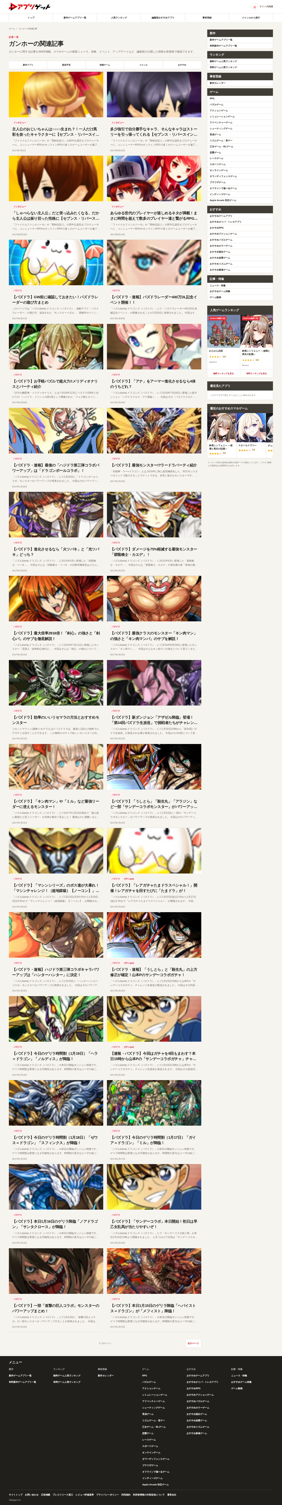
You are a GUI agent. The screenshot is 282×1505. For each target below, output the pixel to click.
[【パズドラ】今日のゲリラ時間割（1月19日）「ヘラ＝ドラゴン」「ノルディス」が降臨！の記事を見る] (56, 1019)
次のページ (193, 1343)
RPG (212, 98)
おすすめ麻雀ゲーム (220, 269)
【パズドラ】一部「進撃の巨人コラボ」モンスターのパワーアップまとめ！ (55, 1308)
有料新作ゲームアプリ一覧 (223, 45)
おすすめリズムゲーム (221, 263)
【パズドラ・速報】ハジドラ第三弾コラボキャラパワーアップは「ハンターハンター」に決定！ (55, 972)
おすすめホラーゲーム (221, 245)
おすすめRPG (217, 227)
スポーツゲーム (218, 164)
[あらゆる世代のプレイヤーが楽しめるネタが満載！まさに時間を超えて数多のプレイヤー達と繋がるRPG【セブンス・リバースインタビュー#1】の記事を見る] (154, 178)
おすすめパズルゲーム (221, 239)
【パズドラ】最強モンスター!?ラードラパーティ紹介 (153, 465)
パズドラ (18, 290)
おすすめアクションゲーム (223, 233)
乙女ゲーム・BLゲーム (221, 146)
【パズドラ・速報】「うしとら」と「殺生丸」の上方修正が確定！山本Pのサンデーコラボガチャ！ (153, 972)
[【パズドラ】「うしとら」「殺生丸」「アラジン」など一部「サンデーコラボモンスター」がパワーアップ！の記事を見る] (154, 767)
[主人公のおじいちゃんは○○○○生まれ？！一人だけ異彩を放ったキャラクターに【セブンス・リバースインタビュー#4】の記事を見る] (56, 94)
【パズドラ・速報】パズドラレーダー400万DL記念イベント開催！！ (153, 299)
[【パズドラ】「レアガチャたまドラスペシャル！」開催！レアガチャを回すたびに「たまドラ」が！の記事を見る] (154, 851)
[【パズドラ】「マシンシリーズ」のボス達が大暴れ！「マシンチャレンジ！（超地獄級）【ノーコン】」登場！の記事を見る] (56, 851)
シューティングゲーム (221, 128)
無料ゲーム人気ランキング (223, 61)
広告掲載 (45, 1494)
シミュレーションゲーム (222, 116)
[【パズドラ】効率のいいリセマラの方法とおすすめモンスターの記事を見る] (56, 683)
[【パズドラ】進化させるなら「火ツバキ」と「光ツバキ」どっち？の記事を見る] (56, 514)
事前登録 (207, 17)
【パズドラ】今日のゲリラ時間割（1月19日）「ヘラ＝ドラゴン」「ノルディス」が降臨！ (55, 1056)
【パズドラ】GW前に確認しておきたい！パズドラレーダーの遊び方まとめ (55, 299)
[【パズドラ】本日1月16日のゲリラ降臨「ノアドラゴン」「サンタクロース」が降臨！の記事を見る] (56, 1187)
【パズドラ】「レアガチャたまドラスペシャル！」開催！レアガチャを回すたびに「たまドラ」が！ (153, 888)
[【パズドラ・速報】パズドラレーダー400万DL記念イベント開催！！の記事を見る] (154, 262)
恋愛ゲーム (215, 152)
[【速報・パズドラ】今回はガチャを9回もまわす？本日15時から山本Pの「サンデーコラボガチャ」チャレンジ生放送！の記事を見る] (154, 1019)
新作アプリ (28, 65)
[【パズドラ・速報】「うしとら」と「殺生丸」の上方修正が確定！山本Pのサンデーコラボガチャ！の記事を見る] (154, 935)
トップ (31, 17)
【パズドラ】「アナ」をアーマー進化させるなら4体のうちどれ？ (153, 384)
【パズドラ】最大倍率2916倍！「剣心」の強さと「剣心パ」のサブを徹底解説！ (56, 636)
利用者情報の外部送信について (149, 1494)
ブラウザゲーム (218, 182)
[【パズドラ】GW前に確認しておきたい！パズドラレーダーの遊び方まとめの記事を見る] (56, 262)
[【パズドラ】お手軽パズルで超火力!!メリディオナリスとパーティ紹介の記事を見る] (56, 346)
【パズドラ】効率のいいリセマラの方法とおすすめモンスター (55, 720)
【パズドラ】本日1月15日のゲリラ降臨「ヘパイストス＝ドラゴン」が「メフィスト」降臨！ (153, 1308)
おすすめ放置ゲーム (220, 257)
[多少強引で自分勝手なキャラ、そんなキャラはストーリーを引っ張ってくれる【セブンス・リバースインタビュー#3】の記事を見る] (154, 94)
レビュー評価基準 (85, 1494)
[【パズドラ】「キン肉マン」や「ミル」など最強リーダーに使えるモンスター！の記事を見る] (56, 767)
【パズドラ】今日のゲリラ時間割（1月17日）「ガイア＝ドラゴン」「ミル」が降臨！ (153, 1140)
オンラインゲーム (219, 170)
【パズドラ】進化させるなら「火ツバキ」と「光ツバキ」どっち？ (55, 552)
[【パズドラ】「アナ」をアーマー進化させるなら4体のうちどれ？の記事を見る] (154, 346)
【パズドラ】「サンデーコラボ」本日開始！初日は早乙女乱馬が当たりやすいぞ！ (153, 1224)
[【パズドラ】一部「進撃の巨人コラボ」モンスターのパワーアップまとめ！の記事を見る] (56, 1271)
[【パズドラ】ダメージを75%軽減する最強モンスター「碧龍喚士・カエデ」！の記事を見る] (154, 514)
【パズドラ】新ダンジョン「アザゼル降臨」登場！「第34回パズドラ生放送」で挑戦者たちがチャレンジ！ (152, 722)
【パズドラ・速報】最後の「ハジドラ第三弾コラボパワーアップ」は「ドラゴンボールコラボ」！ (55, 468)
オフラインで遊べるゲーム (223, 188)
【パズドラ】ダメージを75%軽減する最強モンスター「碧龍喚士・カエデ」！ (153, 552)
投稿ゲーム (105, 65)
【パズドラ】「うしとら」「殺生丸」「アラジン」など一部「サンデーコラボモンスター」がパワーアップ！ (153, 806)
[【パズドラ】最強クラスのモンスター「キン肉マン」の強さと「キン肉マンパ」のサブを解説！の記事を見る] (154, 598)
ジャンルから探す (251, 17)
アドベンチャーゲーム (221, 122)
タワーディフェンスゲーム (223, 176)
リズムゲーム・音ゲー (221, 140)
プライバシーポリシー (107, 1494)
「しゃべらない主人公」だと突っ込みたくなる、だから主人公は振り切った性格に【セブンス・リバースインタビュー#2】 (55, 218)
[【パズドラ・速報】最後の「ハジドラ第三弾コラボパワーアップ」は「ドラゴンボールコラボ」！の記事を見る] (56, 430)
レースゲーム (216, 158)
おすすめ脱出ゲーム (220, 251)
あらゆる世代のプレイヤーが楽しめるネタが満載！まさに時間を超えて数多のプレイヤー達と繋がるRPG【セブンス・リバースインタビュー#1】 (153, 218)
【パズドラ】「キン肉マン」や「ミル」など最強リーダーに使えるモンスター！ (55, 804)
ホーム (12, 29)
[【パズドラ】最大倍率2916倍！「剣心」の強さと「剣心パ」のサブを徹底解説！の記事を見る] (56, 598)
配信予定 (66, 65)
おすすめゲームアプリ (221, 216)
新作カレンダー (218, 83)
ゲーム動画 (215, 297)
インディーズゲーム (220, 194)
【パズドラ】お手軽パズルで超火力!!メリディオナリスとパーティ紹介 (55, 384)
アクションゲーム (219, 110)
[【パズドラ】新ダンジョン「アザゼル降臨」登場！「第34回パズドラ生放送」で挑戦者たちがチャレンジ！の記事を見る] (154, 683)
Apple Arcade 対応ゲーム (223, 200)
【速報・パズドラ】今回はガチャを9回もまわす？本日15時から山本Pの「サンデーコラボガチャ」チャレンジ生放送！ (153, 1058)
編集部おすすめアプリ (163, 17)
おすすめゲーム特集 (220, 291)
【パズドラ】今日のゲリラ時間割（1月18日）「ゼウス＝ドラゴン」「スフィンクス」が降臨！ (55, 1140)
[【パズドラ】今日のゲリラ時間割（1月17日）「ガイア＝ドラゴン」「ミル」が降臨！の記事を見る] (154, 1103)
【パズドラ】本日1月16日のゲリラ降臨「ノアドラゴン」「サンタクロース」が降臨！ (55, 1224)
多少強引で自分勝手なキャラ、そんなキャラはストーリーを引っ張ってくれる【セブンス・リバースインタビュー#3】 (153, 134)
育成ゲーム (215, 134)
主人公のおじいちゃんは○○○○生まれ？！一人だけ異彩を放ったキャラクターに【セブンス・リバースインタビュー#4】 (55, 134)
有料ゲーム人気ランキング (223, 67)
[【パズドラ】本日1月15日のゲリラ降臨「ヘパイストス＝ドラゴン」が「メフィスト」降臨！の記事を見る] (154, 1271)
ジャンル (143, 65)
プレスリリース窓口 (63, 1494)
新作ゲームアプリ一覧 (75, 17)
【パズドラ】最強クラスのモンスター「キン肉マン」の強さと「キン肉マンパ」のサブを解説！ (153, 636)
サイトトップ (16, 1494)
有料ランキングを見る (256, 373)
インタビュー (20, 122)
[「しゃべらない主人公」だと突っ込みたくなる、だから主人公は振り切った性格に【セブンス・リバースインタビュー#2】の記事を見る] (56, 178)
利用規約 (125, 1494)
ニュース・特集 (218, 285)
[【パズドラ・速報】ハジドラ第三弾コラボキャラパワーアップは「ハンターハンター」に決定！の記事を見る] (56, 935)
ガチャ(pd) (129, 879)
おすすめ (182, 65)
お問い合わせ (32, 1494)
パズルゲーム (216, 104)
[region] (240, 342)
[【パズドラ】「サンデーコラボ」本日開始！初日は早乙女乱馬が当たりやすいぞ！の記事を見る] (154, 1187)
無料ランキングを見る (223, 373)
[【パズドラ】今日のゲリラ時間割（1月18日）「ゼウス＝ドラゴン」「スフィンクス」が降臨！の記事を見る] (56, 1103)
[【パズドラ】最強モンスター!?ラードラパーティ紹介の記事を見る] (154, 430)
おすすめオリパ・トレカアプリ (226, 221)
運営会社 (171, 1494)
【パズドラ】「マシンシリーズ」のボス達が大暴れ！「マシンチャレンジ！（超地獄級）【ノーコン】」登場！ (55, 890)
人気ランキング (119, 17)
